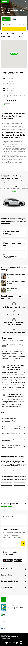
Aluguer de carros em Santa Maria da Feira (7, 482)
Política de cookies (5, 638)
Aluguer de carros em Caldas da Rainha (20, 479)
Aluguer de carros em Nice (20, 482)
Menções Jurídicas (13, 636)
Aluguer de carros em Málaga (7, 479)
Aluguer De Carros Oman (9, 35)
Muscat (15, 33)
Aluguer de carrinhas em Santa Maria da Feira (20, 485)
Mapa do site (4, 636)
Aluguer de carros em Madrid (20, 476)
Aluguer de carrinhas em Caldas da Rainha (7, 488)
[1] (14, 212)
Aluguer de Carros (3, 35)
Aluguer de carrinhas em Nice (7, 485)
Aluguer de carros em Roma (7, 476)
